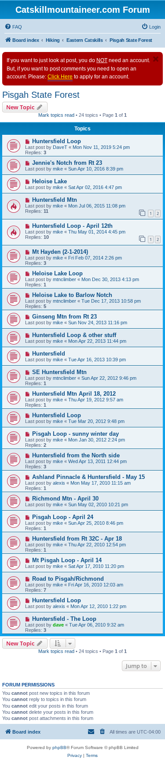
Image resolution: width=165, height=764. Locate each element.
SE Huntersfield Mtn (59, 372)
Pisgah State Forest (41, 95)
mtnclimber (64, 279)
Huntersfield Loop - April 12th (72, 226)
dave (58, 624)
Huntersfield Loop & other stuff (74, 335)
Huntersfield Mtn (54, 200)
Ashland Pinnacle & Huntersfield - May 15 (88, 477)
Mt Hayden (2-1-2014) (60, 251)
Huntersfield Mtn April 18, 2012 (74, 393)
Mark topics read (56, 115)
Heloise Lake (49, 181)
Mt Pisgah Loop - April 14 (67, 560)
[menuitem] (13, 27)
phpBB (59, 747)
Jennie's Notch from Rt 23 (67, 162)
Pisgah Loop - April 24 (62, 517)
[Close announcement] (155, 59)
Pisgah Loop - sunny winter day (75, 433)
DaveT (60, 147)
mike (58, 168)
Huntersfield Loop (56, 141)
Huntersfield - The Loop (64, 619)
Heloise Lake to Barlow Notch (72, 295)
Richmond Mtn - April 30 (65, 498)
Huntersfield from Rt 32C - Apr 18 (77, 538)
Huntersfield (48, 353)
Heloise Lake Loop (57, 273)
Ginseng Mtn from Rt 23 (64, 316)
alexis (59, 483)
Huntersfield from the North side (76, 455)
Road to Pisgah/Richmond (68, 578)
